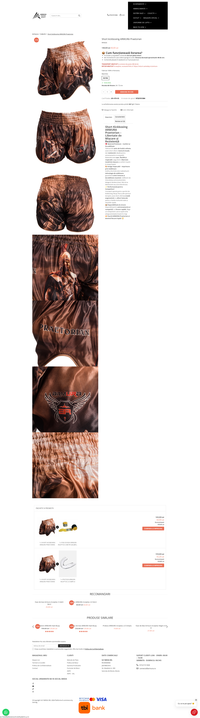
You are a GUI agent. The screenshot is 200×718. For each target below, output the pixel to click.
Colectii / (43, 34)
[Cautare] (79, 16)
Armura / (36, 34)
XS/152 (105, 78)
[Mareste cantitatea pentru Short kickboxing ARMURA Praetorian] (111, 92)
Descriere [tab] (108, 117)
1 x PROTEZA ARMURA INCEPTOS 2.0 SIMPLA (67, 580)
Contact (35, 668)
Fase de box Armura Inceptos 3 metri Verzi (49, 603)
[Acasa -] (39, 15)
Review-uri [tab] (120, 121)
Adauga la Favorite (110, 110)
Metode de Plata (72, 660)
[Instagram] (33, 692)
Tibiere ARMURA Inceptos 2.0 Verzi (83, 602)
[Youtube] (33, 686)
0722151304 (144, 665)
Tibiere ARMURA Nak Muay (49, 626)
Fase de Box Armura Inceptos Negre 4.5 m (151, 627)
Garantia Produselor (74, 665)
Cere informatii (127, 110)
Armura (104, 43)
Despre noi (36, 660)
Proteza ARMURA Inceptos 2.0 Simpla (117, 626)
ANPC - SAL (71, 674)
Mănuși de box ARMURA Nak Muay (83, 626)
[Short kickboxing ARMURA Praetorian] (65, 70)
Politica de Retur (72, 663)
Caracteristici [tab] (120, 117)
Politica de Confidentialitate (94, 649)
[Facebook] (33, 683)
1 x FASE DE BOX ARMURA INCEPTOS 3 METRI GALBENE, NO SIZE (68, 543)
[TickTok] (33, 689)
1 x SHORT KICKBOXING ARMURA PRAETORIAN (47, 543)
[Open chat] (194, 712)
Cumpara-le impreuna (153, 528)
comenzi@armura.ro (147, 668)
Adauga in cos (126, 92)
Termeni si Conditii (38, 663)
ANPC (69, 671)
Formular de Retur (73, 668)
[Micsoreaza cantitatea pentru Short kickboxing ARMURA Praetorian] (103, 92)
